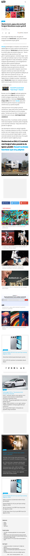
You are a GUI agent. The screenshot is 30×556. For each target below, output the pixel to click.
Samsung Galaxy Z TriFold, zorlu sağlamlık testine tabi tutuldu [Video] (13, 454)
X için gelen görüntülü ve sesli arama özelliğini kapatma (14, 534)
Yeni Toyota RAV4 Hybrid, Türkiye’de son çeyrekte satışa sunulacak (13, 408)
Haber (3, 21)
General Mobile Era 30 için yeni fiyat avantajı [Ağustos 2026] (14, 486)
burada (17, 101)
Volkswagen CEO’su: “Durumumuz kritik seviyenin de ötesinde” (13, 393)
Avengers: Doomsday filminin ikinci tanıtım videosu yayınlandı (13, 435)
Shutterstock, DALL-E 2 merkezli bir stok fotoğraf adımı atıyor (14, 288)
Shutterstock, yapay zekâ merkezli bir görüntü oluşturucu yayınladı (13, 308)
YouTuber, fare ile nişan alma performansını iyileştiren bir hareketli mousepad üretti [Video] (15, 440)
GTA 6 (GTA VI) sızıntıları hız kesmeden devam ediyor (14, 361)
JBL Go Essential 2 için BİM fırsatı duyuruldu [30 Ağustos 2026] (14, 490)
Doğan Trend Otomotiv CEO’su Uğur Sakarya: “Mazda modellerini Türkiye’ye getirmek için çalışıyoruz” (14, 405)
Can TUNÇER (4, 28)
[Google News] (23, 33)
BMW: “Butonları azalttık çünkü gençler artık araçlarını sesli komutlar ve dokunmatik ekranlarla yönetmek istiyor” (14, 397)
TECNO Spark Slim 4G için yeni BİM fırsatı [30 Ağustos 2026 (14, 494)
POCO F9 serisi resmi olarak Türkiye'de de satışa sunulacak (15, 516)
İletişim (5, 506)
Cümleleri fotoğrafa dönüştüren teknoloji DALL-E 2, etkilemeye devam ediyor (14, 247)
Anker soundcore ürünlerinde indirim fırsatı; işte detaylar (14, 482)
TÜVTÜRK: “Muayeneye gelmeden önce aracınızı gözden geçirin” (15, 401)
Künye (5, 504)
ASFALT (5, 389)
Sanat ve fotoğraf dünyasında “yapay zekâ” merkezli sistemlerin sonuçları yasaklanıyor (13, 267)
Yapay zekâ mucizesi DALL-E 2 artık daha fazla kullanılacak (13, 227)
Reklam (5, 505)
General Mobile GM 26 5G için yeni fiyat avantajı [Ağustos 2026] (15, 353)
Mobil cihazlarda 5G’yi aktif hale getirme (11, 530)
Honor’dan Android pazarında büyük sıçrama (14, 357)
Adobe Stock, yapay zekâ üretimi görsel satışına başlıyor (14, 328)
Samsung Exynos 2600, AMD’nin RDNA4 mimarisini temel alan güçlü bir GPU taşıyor (14, 450)
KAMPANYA (5, 475)
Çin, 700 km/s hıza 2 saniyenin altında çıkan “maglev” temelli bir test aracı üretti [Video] (14, 445)
